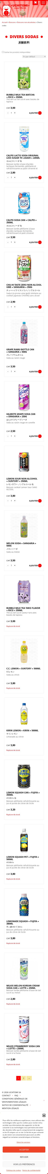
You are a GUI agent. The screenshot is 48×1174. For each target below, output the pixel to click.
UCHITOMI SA (15, 1092)
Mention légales (10, 1108)
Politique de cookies (13, 1170)
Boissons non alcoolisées (26, 22)
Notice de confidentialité (31, 1170)
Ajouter (33, 113)
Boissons (12, 22)
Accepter (24, 1149)
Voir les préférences (24, 1164)
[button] (44, 1115)
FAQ (16, 1095)
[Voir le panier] (35, 2)
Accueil (4, 22)
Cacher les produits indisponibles (17, 52)
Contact (6, 1095)
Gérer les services (23, 1142)
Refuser (24, 1157)
